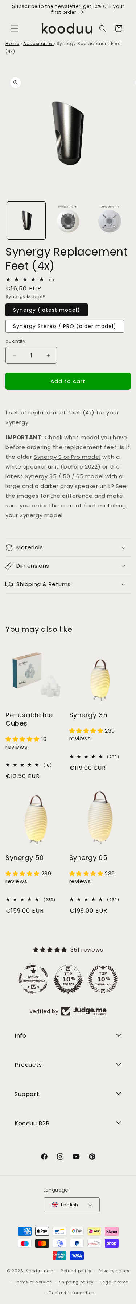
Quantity (15, 341)
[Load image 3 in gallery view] (68, 221)
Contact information (71, 1293)
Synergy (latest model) (46, 310)
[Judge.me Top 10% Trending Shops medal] (103, 979)
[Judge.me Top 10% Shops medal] (68, 979)
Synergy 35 (88, 715)
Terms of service (33, 1282)
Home (12, 43)
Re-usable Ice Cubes (29, 719)
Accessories (38, 43)
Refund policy (76, 1271)
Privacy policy (113, 1271)
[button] (14, 28)
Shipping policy (76, 1282)
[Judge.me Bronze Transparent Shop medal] (33, 979)
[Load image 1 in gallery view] (26, 221)
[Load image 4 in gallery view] (109, 221)
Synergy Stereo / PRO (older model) (64, 326)
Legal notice (114, 1282)
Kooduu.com (40, 1271)
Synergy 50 (24, 857)
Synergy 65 (88, 857)
